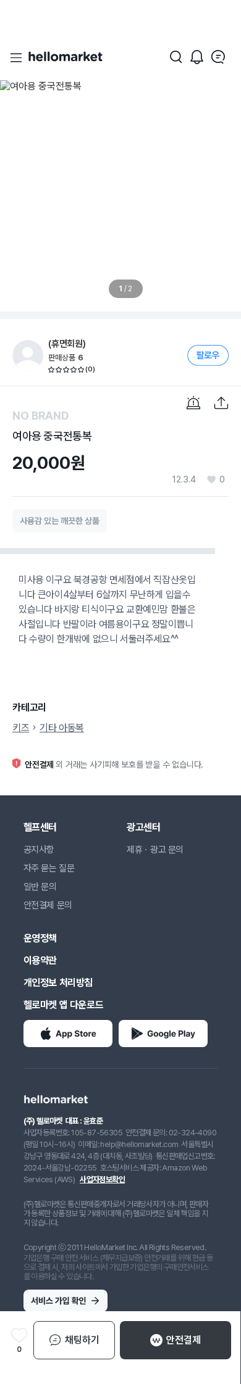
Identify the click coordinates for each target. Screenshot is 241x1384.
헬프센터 (40, 827)
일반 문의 (40, 886)
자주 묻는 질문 (49, 868)
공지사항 (38, 849)
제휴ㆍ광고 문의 (155, 849)
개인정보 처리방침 (58, 982)
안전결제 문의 (47, 905)
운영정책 (40, 938)
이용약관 (40, 960)
